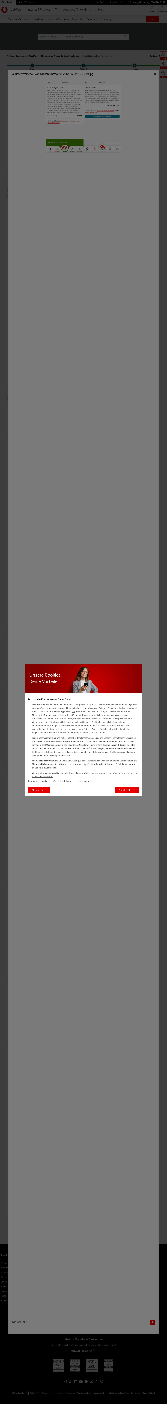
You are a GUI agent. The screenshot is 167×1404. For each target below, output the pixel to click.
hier (73, 711)
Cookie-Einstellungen (63, 781)
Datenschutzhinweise (38, 781)
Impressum (84, 781)
